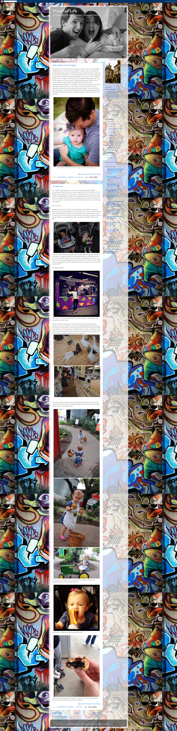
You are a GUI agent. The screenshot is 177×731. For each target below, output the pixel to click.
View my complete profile (112, 96)
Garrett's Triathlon (112, 231)
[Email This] (90, 177)
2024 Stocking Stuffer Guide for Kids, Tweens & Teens (114, 171)
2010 (108, 158)
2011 (108, 155)
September (112, 135)
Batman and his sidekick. (114, 212)
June (110, 140)
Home (77, 713)
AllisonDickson (112, 89)
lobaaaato (94, 724)
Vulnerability (110, 197)
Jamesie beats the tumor (115, 216)
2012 (108, 122)
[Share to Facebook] (95, 177)
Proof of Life (65, 11)
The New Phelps (111, 225)
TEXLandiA (110, 241)
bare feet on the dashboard (112, 252)
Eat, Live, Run (111, 176)
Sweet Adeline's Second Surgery (64, 65)
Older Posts (96, 713)
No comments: (79, 177)
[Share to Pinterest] (97, 177)
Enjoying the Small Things (115, 169)
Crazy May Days (112, 190)
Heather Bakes (111, 184)
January (111, 152)
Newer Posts (57, 713)
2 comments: (79, 707)
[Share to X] (93, 177)
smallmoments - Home (114, 249)
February (111, 150)
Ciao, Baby (110, 210)
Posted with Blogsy (96, 174)
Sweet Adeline (111, 195)
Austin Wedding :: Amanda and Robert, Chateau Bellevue (115, 205)
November (112, 124)
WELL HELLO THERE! (113, 185)
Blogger (107, 724)
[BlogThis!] (91, 177)
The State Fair (57, 186)
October (111, 126)
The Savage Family (113, 230)
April (110, 145)
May (110, 142)
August (111, 138)
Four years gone (111, 218)
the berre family (111, 237)
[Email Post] (86, 177)
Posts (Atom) (64, 716)
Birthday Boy (110, 191)
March (111, 147)
